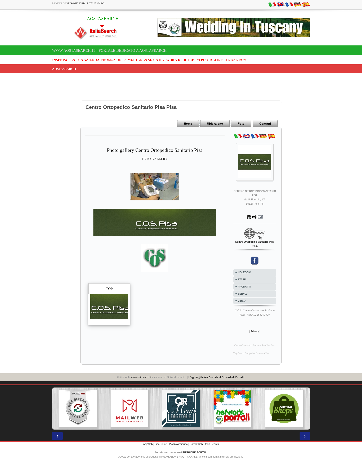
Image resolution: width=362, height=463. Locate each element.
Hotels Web (196, 444)
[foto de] (297, 4)
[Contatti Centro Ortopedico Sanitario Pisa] (255, 216)
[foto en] (281, 4)
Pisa (157, 444)
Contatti (265, 123)
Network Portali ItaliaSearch (85, 3)
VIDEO (242, 300)
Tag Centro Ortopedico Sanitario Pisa (251, 353)
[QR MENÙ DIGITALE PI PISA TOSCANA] (181, 408)
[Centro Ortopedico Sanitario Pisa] (154, 186)
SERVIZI (242, 293)
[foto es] (306, 4)
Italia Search (212, 444)
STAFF (242, 279)
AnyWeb (148, 444)
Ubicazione (215, 123)
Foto (241, 123)
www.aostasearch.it (141, 377)
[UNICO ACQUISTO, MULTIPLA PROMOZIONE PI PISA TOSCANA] (232, 408)
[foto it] (272, 4)
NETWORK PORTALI (195, 452)
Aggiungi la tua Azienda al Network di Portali (217, 377)
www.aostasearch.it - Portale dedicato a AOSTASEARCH (109, 50)
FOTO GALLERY (155, 159)
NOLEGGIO (244, 272)
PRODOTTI (244, 286)
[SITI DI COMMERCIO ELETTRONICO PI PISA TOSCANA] (284, 408)
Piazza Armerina (178, 444)
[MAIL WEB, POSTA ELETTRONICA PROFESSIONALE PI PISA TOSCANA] (129, 408)
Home (188, 123)
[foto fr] (289, 4)
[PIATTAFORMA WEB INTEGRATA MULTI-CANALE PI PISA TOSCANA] (78, 408)
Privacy (255, 331)
